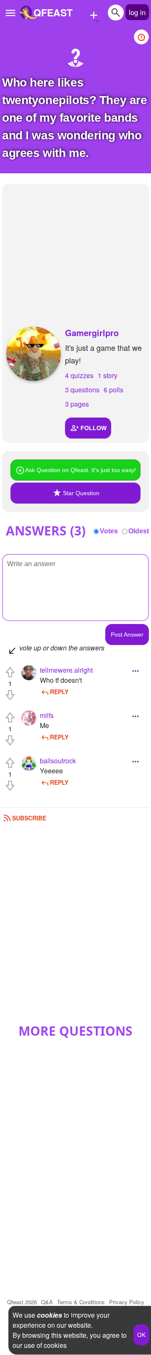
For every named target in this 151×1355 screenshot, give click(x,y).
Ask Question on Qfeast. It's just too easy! (80, 470)
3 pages (77, 404)
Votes (109, 531)
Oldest (138, 531)
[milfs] (28, 718)
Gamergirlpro (92, 332)
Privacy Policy (126, 1302)
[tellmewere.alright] (28, 672)
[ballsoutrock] (28, 763)
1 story (107, 375)
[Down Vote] (10, 695)
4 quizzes (79, 375)
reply (59, 691)
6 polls (113, 389)
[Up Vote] (10, 672)
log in (137, 12)
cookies (49, 1315)
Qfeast (22, 1302)
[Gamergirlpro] (33, 353)
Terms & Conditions (81, 1302)
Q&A (47, 1302)
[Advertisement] (75, 246)
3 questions (82, 389)
